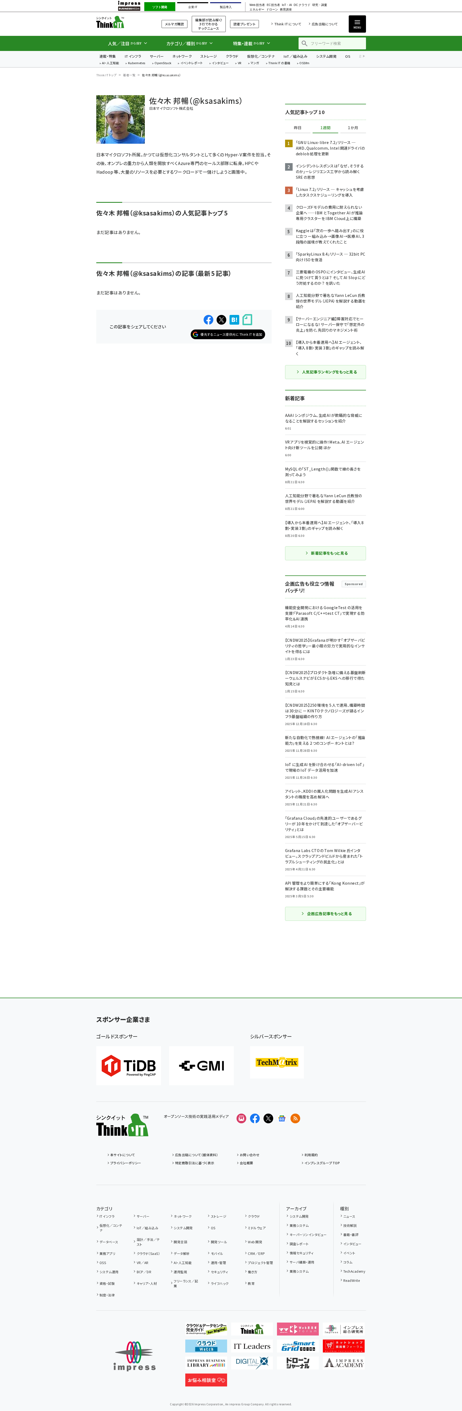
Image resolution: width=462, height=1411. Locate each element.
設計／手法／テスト (148, 1242)
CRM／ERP (256, 1253)
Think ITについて (287, 24)
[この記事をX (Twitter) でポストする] (221, 320)
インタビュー (220, 63)
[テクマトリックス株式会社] (277, 1062)
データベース (109, 1242)
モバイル (217, 1253)
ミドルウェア (257, 1227)
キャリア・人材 (147, 1283)
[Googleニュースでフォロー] (282, 1118)
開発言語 (180, 1242)
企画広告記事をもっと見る (329, 913)
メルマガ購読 (174, 24)
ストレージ (208, 56)
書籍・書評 (350, 1234)
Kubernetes (137, 63)
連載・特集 (108, 56)
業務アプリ (107, 1253)
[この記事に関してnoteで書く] (247, 319)
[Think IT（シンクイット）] (122, 1132)
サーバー (157, 56)
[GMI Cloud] (201, 1065)
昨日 (298, 127)
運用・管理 (218, 1262)
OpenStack (163, 63)
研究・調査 (319, 5)
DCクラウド (302, 5)
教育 (251, 1283)
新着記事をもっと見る (329, 553)
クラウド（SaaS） (148, 1253)
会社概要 (246, 1163)
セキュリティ (219, 1271)
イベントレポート (191, 63)
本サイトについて (122, 1154)
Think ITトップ (106, 75)
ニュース (349, 1216)
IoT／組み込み (295, 56)
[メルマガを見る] (241, 1118)
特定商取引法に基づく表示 (194, 1163)
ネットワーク (182, 56)
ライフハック (219, 1283)
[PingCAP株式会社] (128, 1065)
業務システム (299, 1225)
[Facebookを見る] (255, 1118)
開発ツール (219, 1242)
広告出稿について (325, 24)
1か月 (353, 127)
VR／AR (143, 1262)
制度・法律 (107, 1295)
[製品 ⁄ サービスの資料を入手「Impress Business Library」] (206, 1365)
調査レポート (299, 1243)
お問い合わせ (250, 1154)
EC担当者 (273, 5)
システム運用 (109, 1271)
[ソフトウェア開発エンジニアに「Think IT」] (252, 1331)
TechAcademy (354, 1271)
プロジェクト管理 (260, 1262)
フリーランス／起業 (186, 1283)
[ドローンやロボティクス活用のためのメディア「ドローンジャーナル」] (298, 1365)
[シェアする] (208, 320)
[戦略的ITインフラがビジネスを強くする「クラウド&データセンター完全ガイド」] (206, 1331)
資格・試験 (107, 1283)
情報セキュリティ (301, 1253)
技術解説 (350, 1225)
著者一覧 (129, 75)
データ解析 (182, 1253)
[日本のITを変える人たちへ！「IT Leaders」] (252, 1348)
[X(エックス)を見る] (268, 1118)
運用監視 (180, 1271)
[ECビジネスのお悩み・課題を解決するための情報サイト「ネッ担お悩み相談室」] (206, 1382)
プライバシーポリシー (125, 1163)
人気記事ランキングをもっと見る (329, 372)
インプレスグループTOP (322, 1163)
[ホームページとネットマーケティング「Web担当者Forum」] (298, 1331)
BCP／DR (144, 1271)
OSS (103, 1262)
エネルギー (256, 9)
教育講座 (286, 9)
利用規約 (311, 1154)
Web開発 (255, 1242)
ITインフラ (133, 56)
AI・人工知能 (110, 63)
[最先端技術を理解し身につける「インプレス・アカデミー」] (344, 1365)
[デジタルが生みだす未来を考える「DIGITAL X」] (252, 1365)
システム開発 (326, 56)
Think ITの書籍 (279, 63)
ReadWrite (351, 1280)
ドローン (272, 9)
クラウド (232, 56)
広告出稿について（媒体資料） (196, 1154)
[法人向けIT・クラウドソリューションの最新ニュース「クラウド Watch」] (206, 1348)
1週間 (325, 127)
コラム (347, 1262)
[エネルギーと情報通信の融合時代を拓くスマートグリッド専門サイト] (298, 1348)
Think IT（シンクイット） (122, 22)
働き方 (252, 1271)
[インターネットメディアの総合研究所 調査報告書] (344, 1331)
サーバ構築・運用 (302, 1262)
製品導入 (226, 7)
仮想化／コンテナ (261, 56)
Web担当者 (257, 5)
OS (347, 56)
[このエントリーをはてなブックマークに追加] (234, 320)
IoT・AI (287, 5)
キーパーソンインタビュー (308, 1234)
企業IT (192, 7)
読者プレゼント (244, 24)
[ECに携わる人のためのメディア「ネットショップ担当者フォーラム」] (344, 1348)
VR (240, 63)
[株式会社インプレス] (135, 1356)
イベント (349, 1253)
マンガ (255, 63)
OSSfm (304, 63)
